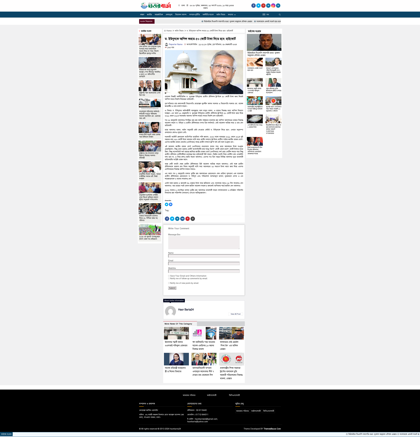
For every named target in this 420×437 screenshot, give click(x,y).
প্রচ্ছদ (142, 14)
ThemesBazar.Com (272, 429)
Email (170, 260)
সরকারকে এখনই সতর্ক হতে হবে (245, 21)
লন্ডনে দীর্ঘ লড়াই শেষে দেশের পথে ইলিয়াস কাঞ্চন (149, 135)
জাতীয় (149, 14)
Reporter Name (175, 44)
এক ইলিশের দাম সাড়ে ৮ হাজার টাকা (255, 126)
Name (170, 253)
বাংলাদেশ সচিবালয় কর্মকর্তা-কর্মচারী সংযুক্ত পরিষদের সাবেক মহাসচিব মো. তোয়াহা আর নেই (149, 114)
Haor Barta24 (186, 309)
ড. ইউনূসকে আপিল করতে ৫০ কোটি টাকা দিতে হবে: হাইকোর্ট (210, 31)
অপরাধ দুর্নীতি (194, 14)
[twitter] (258, 5)
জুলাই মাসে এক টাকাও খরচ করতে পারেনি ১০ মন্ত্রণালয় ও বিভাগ (273, 109)
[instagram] (263, 5)
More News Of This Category (178, 324)
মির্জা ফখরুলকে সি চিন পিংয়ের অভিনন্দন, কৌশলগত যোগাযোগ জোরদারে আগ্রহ (255, 150)
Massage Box (174, 234)
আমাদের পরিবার (189, 395)
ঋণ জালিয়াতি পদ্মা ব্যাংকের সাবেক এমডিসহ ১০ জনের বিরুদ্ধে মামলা (203, 345)
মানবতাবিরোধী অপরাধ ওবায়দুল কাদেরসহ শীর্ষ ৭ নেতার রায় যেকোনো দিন (203, 371)
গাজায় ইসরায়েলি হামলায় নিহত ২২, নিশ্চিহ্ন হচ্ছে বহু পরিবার (148, 218)
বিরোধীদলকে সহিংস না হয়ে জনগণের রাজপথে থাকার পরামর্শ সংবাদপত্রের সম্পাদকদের (273, 129)
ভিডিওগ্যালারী (234, 395)
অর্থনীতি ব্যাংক (208, 14)
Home (169, 31)
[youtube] (273, 5)
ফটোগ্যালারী (211, 395)
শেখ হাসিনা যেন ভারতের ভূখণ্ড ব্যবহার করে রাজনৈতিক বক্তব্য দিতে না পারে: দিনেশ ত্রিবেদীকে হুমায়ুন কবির (150, 50)
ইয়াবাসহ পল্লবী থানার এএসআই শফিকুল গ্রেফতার (254, 90)
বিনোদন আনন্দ (180, 14)
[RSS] (278, 5)
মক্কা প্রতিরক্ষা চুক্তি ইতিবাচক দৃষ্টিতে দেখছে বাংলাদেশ (273, 90)
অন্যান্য (230, 14)
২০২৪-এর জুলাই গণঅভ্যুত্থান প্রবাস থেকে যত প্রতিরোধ (149, 238)
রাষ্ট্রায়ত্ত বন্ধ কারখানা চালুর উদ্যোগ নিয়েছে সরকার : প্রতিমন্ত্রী (148, 155)
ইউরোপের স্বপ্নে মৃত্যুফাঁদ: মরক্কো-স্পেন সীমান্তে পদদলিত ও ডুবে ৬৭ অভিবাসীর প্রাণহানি (149, 73)
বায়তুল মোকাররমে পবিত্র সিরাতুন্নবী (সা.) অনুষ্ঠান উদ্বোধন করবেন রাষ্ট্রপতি (273, 71)
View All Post (236, 314)
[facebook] (253, 5)
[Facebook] (167, 219)
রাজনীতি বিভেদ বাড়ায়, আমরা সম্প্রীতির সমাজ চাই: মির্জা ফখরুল (150, 176)
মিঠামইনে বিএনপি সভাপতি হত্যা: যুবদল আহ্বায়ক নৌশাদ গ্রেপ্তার (204, 21)
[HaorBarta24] (156, 5)
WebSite (172, 268)
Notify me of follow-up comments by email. (189, 278)
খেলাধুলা (169, 14)
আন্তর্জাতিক (159, 14)
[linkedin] (268, 5)
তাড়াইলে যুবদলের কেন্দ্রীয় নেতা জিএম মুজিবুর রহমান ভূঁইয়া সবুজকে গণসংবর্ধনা (148, 197)
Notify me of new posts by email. (184, 283)
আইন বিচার (220, 14)
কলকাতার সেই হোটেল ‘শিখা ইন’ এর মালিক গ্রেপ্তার (229, 345)
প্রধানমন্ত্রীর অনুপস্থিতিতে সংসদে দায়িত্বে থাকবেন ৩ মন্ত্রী (255, 109)
